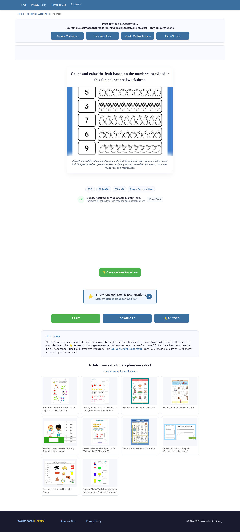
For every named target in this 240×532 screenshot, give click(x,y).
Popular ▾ (76, 4)
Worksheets (30, 521)
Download (127, 318)
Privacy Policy (38, 4)
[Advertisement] (120, 237)
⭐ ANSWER (172, 318)
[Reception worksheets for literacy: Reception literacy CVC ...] (60, 432)
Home (23, 4)
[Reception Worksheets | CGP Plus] (140, 391)
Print (76, 318)
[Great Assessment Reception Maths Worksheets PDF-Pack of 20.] (100, 432)
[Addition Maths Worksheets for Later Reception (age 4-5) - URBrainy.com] (100, 472)
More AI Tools (172, 35)
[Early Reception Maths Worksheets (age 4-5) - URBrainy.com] (60, 391)
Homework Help (102, 35)
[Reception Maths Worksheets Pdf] (180, 391)
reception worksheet (38, 13)
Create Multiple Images (138, 35)
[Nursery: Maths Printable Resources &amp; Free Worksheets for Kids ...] (100, 391)
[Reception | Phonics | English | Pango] (60, 472)
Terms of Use (58, 4)
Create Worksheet (67, 35)
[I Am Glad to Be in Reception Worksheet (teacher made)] (180, 432)
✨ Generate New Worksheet (120, 272)
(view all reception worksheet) (120, 371)
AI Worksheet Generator (126, 349)
